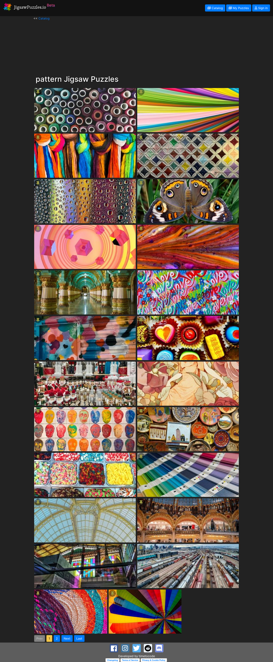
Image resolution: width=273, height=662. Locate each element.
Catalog (217, 8)
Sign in (262, 8)
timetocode (147, 656)
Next (67, 638)
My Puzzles (240, 8)
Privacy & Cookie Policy (153, 660)
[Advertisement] (136, 46)
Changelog (112, 660)
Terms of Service (130, 660)
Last (79, 638)
